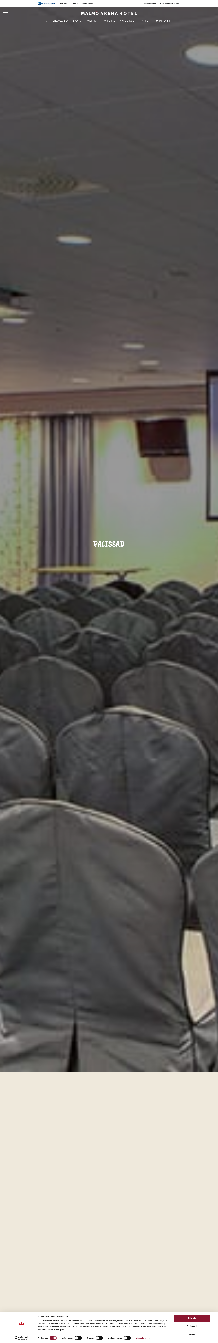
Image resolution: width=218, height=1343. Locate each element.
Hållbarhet (165, 21)
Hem (46, 21)
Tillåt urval (192, 1326)
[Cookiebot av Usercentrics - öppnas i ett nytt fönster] (21, 1338)
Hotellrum (92, 21)
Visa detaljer (141, 1338)
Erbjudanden (61, 21)
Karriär (146, 21)
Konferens (109, 21)
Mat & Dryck (127, 21)
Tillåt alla (192, 1318)
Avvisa (192, 1334)
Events (77, 21)
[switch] (78, 1338)
